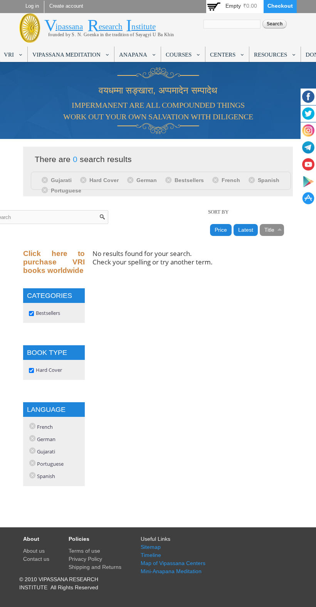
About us (34, 551)
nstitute (143, 26)
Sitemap (151, 547)
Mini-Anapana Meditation (171, 571)
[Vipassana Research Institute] (29, 38)
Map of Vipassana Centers (173, 563)
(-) (46, 180)
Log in (32, 6)
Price (221, 230)
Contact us (36, 559)
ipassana (69, 26)
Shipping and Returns (95, 567)
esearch (111, 26)
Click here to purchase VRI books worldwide (54, 261)
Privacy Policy (85, 559)
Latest (245, 230)
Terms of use (84, 551)
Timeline (151, 555)
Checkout (280, 6)
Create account (66, 6)
